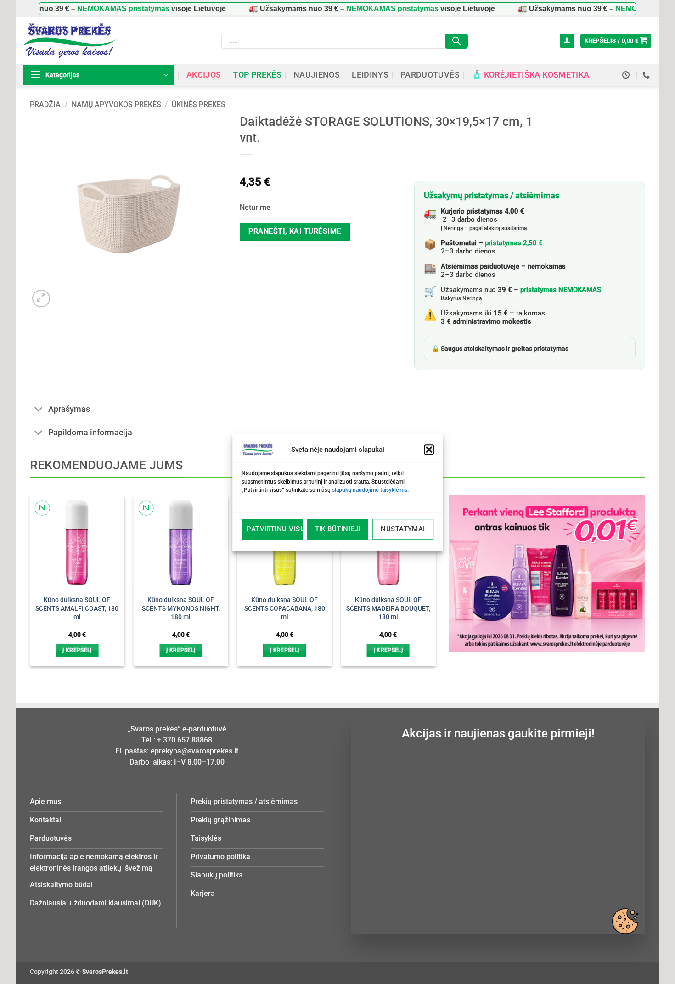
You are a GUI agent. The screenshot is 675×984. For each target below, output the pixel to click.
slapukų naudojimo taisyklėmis (369, 490)
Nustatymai (403, 529)
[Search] (456, 41)
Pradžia (45, 104)
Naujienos (316, 74)
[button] (428, 449)
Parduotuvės (430, 74)
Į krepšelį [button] (76, 650)
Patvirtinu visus (275, 529)
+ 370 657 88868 (184, 740)
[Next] (420, 564)
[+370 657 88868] (647, 75)
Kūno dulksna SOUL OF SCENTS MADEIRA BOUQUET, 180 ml (388, 608)
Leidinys (370, 74)
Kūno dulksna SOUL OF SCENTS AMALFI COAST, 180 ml (76, 608)
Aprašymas (69, 409)
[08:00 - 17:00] (627, 75)
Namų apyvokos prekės (116, 104)
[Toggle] (39, 410)
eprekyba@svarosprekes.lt (194, 751)
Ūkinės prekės (198, 104)
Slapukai (625, 921)
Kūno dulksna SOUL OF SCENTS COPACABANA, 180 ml (284, 608)
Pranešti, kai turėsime (294, 231)
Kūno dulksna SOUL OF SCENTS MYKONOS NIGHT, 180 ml (181, 608)
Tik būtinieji (337, 529)
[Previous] (45, 564)
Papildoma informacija (90, 432)
